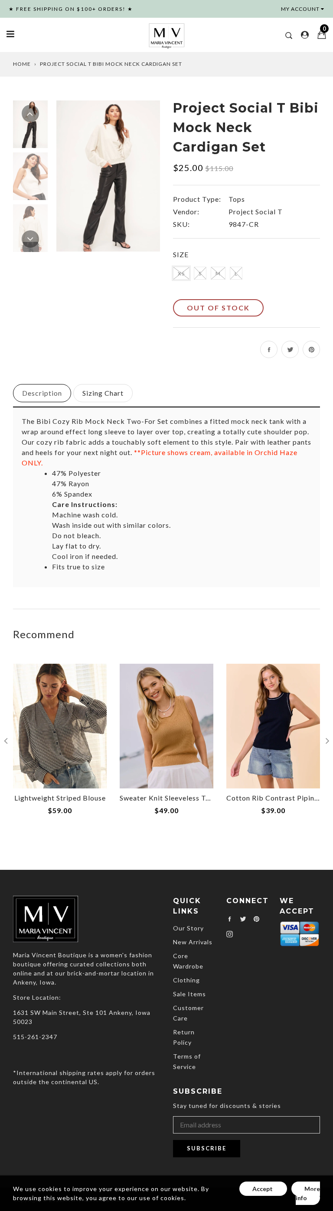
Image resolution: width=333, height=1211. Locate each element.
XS (181, 273)
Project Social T (256, 211)
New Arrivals (192, 942)
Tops (237, 199)
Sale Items (189, 994)
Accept (263, 1188)
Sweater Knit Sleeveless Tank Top (176, 798)
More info (308, 1193)
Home (22, 64)
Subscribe (206, 1148)
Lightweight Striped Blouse (60, 798)
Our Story (188, 928)
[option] (108, 176)
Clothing (186, 980)
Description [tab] (42, 393)
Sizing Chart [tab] (103, 393)
